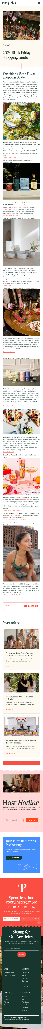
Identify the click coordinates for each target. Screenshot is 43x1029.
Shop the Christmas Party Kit (13, 510)
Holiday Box (7, 209)
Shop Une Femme (9, 352)
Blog (23, 984)
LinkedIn (25, 1005)
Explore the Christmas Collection (14, 520)
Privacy (6, 1002)
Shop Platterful (8, 452)
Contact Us (7, 999)
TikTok (24, 999)
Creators (25, 986)
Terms (6, 1005)
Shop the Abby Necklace (11, 594)
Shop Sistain (7, 285)
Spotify (24, 1010)
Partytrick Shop (9, 973)
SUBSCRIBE (32, 820)
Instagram (25, 996)
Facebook (25, 1002)
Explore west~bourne (10, 215)
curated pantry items (19, 207)
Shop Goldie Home (9, 157)
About (6, 996)
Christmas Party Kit (25, 499)
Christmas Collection (12, 515)
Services (25, 981)
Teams (24, 975)
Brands (24, 978)
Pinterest (25, 1007)
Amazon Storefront (10, 975)
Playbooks (25, 973)
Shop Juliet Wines (9, 406)
